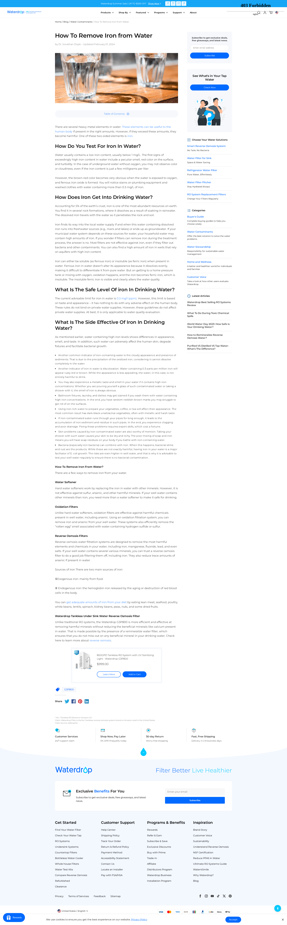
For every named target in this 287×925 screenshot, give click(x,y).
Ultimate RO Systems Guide (210, 863)
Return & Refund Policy (115, 846)
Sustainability (201, 841)
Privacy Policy (139, 919)
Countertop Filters (66, 852)
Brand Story (200, 829)
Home (58, 21)
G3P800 (69, 689)
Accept (233, 919)
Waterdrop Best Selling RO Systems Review (209, 304)
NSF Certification (203, 852)
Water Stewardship (199, 246)
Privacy (59, 896)
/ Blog (65, 21)
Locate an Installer (112, 869)
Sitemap (115, 896)
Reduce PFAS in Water (206, 858)
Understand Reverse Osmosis (211, 846)
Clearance (61, 886)
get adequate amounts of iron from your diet (96, 602)
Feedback (100, 896)
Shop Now (153, 3)
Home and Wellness (199, 262)
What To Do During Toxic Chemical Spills (208, 315)
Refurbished (62, 880)
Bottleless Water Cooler (69, 858)
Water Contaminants (200, 231)
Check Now (210, 87)
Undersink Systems (66, 846)
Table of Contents (114, 113)
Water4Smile (201, 869)
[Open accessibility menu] (277, 908)
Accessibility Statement (115, 858)
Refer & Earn (154, 835)
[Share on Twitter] (67, 701)
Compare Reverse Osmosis (71, 875)
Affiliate (151, 863)
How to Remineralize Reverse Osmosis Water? (205, 336)
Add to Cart (135, 674)
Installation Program (159, 880)
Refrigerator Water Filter (202, 170)
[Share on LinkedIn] (86, 701)
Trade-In (152, 858)
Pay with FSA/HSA (111, 875)
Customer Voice (196, 277)
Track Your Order (111, 841)
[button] (73, 911)
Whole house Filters (67, 863)
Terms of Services (78, 896)
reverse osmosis (100, 640)
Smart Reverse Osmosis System (206, 146)
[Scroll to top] (143, 752)
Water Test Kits (64, 869)
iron (130, 136)
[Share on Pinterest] (80, 701)
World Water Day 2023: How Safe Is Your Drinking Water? (208, 325)
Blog (196, 880)
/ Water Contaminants (80, 21)
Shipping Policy (110, 835)
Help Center (108, 829)
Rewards (152, 829)
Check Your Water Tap (68, 835)
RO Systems (62, 841)
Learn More (109, 674)
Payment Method (111, 852)
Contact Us (107, 863)
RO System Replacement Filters (206, 194)
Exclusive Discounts (159, 846)
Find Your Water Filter (68, 829)
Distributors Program (159, 869)
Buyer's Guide (195, 216)
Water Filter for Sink (199, 158)
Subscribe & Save (157, 841)
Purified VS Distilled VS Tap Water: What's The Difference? (208, 347)
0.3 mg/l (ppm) (127, 298)
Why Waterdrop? (203, 875)
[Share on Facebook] (73, 701)
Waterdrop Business (159, 875)
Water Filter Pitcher (199, 182)
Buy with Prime (156, 852)
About (193, 12)
